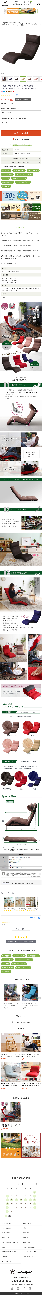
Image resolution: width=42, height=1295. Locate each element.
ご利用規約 (5, 1256)
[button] (2, 50)
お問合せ (25, 1228)
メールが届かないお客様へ (30, 1252)
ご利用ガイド (5, 1247)
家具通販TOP (4, 22)
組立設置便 (26, 1233)
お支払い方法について (29, 1256)
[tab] (21, 929)
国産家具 (12, 22)
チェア (18, 22)
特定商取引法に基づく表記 (9, 1252)
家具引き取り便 (27, 1223)
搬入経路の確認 (6, 1232)
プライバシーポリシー (8, 1223)
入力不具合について (7, 1228)
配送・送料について (7, 1261)
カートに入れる (22, 133)
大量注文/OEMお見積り (29, 1247)
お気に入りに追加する (22, 139)
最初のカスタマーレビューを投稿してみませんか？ (21, 941)
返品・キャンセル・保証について (11, 1242)
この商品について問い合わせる (22, 145)
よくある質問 (26, 1242)
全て (13, 1022)
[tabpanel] (21, 11)
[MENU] (38, 3)
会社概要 (25, 1237)
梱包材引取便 (5, 1237)
